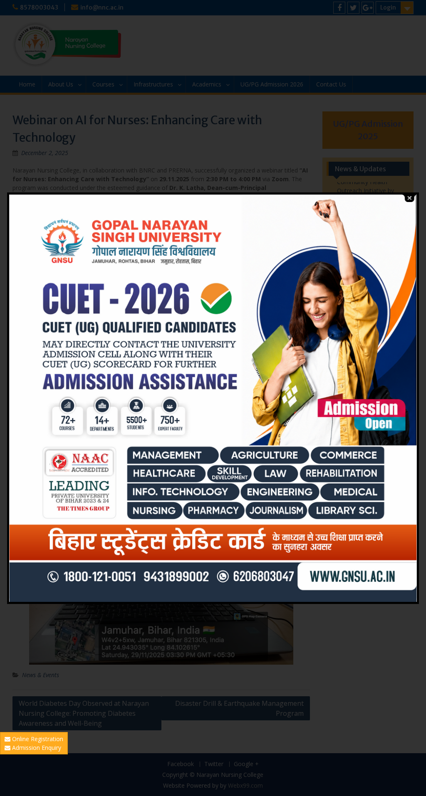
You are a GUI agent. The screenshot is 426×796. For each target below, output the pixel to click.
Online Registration (36, 739)
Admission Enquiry (35, 748)
